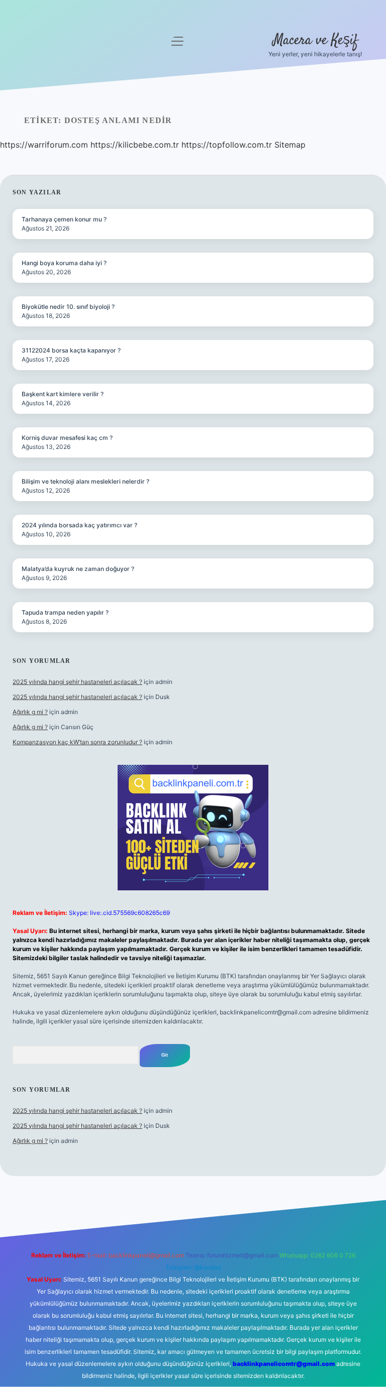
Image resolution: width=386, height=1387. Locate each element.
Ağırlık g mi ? (30, 712)
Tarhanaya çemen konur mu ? (64, 219)
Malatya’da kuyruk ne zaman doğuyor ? (78, 568)
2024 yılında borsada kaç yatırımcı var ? (79, 525)
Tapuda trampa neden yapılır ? (65, 612)
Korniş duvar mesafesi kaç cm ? (67, 437)
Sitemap (290, 145)
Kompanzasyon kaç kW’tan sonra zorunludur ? (77, 742)
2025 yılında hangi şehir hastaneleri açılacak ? (77, 681)
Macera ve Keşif (315, 41)
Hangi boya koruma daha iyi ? (64, 263)
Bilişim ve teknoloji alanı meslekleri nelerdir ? (85, 481)
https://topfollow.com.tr (226, 145)
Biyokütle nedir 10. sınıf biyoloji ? (68, 306)
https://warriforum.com (44, 145)
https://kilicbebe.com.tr (134, 145)
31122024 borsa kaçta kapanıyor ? (71, 350)
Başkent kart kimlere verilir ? (63, 394)
